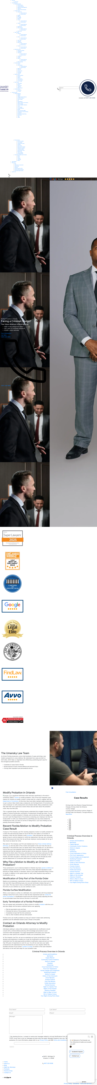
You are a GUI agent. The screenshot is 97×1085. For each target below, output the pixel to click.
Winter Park (20, 31)
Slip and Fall (20, 151)
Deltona (19, 77)
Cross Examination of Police (78, 853)
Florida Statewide (17, 3)
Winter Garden (20, 27)
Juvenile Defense (21, 108)
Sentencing (73, 851)
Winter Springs (20, 61)
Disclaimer (76, 1083)
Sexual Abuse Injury (21, 150)
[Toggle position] (89, 1036)
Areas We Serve (15, 2)
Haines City (20, 85)
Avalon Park (20, 11)
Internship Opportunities (18, 170)
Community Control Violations (78, 846)
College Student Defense (22, 96)
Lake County (16, 32)
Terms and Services (85, 1083)
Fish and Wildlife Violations (22, 104)
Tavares (19, 45)
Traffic (19, 117)
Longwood (19, 56)
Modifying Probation (76, 859)
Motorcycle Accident (21, 146)
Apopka (19, 15)
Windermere (20, 26)
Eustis (19, 36)
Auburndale (20, 83)
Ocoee (19, 19)
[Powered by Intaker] (84, 1081)
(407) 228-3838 (5, 336)
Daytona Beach (20, 75)
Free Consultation (6, 333)
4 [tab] (69, 826)
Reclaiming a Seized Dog (22, 113)
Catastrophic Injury (21, 143)
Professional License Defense (23, 111)
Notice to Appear (75, 848)
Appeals (19, 94)
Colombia (19, 159)
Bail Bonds (73, 842)
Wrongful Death (20, 153)
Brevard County (17, 62)
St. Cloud (19, 91)
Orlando (19, 23)
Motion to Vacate (75, 860)
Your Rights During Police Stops (79, 882)
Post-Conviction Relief (22, 110)
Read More (69, 813)
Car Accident (20, 142)
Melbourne (19, 68)
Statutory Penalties (75, 877)
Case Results (14, 161)
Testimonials (16, 166)
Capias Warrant (74, 844)
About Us (7, 1063)
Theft (18, 116)
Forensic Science (75, 866)
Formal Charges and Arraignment (79, 857)
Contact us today (27, 946)
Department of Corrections (11, 801)
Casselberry (20, 51)
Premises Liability (21, 149)
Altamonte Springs (21, 50)
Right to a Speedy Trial (76, 873)
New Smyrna (20, 78)
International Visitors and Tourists (20, 154)
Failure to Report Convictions (23, 102)
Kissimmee (19, 90)
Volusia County (17, 74)
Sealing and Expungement (22, 7)
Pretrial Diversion (75, 871)
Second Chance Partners (19, 169)
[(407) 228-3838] (32, 175)
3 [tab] (69, 824)
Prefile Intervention (75, 869)
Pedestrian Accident (21, 147)
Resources (14, 162)
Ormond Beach (20, 79)
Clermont (19, 33)
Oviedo (19, 57)
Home (6, 1061)
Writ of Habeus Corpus (76, 880)
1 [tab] (69, 820)
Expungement (20, 101)
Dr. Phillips (19, 17)
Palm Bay (19, 69)
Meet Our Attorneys (9, 1067)
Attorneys (16, 1)
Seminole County (17, 49)
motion (17, 797)
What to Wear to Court (76, 879)
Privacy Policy (44, 1040)
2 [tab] (69, 822)
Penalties (72, 850)
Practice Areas (14, 92)
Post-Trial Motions (75, 868)
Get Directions (47, 1060)
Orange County (17, 10)
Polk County (16, 82)
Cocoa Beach (20, 65)
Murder (19, 109)
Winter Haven (20, 87)
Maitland (19, 18)
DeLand (19, 76)
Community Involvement (18, 164)
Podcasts (16, 167)
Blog (15, 163)
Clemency (19, 8)
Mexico (19, 160)
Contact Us (14, 171)
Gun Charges (20, 107)
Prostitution (20, 112)
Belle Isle (19, 16)
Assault (19, 95)
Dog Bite (19, 144)
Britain (19, 155)
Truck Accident (20, 152)
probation (30, 835)
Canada (19, 158)
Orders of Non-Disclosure (77, 862)
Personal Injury (20, 5)
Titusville (19, 73)
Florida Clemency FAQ (18, 168)
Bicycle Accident (21, 141)
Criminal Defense (21, 6)
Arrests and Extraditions (77, 840)
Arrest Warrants (74, 864)
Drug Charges (20, 99)
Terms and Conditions (60, 1040)
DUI (18, 100)
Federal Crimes (20, 103)
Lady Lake (19, 40)
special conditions (46, 868)
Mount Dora (20, 42)
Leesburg (19, 41)
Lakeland (19, 86)
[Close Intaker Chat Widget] (92, 1036)
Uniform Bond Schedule (22, 9)
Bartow (19, 84)
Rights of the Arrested (76, 875)
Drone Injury (20, 145)
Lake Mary (19, 52)
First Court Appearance (77, 855)
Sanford (19, 58)
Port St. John (20, 70)
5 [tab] (69, 829)
